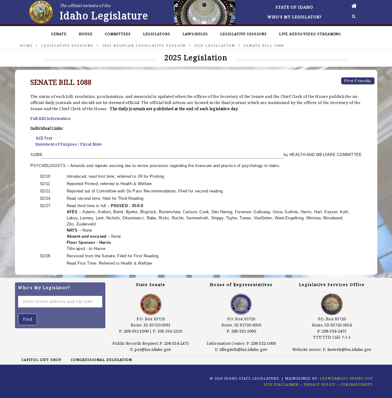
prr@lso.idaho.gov (152, 349)
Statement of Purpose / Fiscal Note (68, 144)
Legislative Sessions (243, 34)
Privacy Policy (319, 384)
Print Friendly (357, 80)
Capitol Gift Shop (41, 359)
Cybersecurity (357, 384)
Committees (118, 34)
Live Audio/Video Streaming (310, 34)
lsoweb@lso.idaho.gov (349, 349)
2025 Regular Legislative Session (144, 45)
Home (26, 45)
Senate (58, 34)
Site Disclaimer (281, 384)
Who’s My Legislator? (294, 17)
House (85, 34)
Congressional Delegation (101, 359)
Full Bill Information (50, 118)
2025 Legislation (214, 45)
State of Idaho (294, 7)
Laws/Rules (195, 34)
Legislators (156, 34)
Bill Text (44, 138)
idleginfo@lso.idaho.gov (244, 349)
